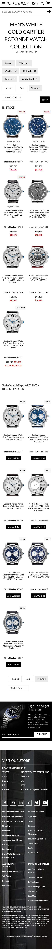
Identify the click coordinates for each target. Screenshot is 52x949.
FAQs (30, 848)
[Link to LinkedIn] (21, 803)
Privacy (5, 844)
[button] (12, 97)
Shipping (6, 826)
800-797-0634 (41, 789)
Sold (22, 88)
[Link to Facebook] (5, 803)
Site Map (32, 896)
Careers (31, 826)
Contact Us (33, 852)
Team (30, 821)
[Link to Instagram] (13, 803)
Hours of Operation (37, 838)
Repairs (5, 881)
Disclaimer (7, 849)
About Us (32, 816)
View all (35, 88)
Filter (45, 99)
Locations (6, 885)
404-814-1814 (9, 3)
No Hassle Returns (10, 835)
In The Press (33, 882)
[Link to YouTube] (45, 803)
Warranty (6, 830)
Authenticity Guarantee (12, 821)
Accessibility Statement (38, 900)
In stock (9, 88)
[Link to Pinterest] (29, 803)
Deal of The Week (10, 871)
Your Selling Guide (36, 886)
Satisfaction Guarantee (12, 816)
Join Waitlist (13, 458)
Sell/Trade (6, 876)
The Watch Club (35, 877)
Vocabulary (33, 891)
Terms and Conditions (12, 840)
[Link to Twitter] (37, 803)
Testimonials (33, 843)
